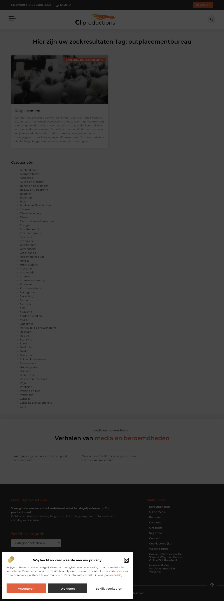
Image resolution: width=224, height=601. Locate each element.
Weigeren (68, 588)
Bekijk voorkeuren (109, 588)
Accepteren (26, 588)
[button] (126, 560)
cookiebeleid (113, 575)
